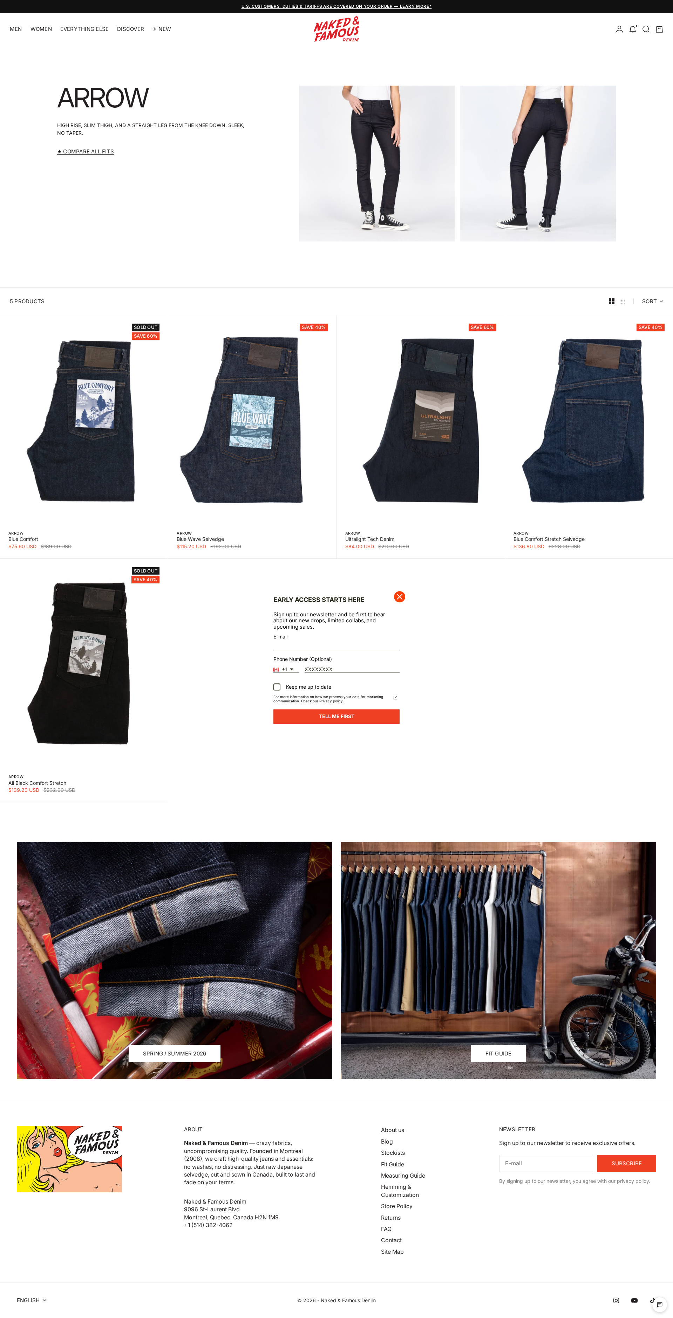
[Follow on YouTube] (634, 1300)
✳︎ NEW (161, 29)
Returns (391, 1217)
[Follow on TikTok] (652, 1300)
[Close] (399, 596)
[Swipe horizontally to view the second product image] (84, 420)
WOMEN (41, 29)
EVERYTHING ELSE (84, 29)
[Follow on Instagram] (616, 1300)
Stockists (393, 1152)
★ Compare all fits (85, 151)
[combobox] (286, 670)
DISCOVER (130, 29)
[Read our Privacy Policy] (395, 698)
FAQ (386, 1228)
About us (392, 1129)
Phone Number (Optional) (302, 659)
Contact (391, 1240)
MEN (16, 29)
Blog (387, 1141)
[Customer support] (659, 1304)
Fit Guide (392, 1164)
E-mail (280, 636)
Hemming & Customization (400, 1190)
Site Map (392, 1251)
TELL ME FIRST (336, 716)
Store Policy (397, 1206)
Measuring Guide (403, 1175)
